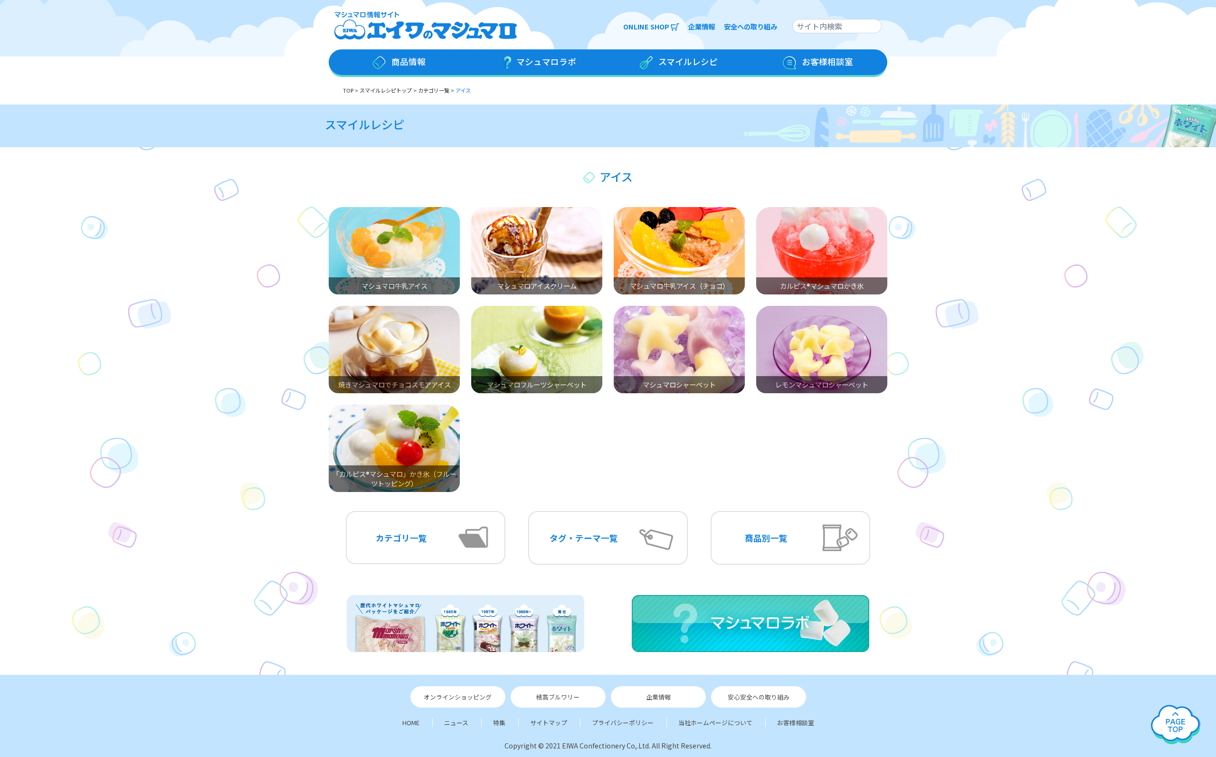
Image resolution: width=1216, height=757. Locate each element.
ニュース (456, 722)
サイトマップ (548, 722)
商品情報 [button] (408, 61)
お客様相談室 (795, 722)
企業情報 (701, 26)
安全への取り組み (750, 26)
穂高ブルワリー (558, 696)
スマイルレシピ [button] (687, 61)
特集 (499, 722)
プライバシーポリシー (623, 722)
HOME (410, 722)
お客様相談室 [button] (826, 61)
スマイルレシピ (364, 124)
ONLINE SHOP (647, 26)
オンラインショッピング (458, 696)
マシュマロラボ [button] (545, 61)
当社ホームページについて (715, 722)
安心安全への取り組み (758, 696)
